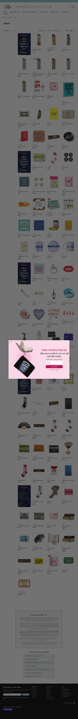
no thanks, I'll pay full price (54, 369)
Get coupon (54, 366)
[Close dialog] (10, 342)
